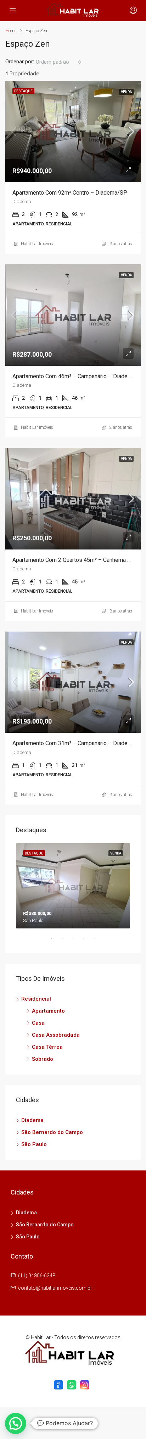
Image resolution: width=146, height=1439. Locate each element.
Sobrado (42, 1059)
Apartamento (48, 1011)
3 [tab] (76, 941)
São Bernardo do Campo (52, 1132)
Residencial (36, 999)
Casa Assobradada (56, 1035)
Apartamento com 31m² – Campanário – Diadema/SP (78, 743)
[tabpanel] (73, 886)
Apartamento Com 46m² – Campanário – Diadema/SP (78, 376)
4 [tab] (87, 941)
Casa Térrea (47, 1047)
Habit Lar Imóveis (37, 243)
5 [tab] (97, 941)
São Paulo (34, 1144)
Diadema (32, 1120)
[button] (15, 1423)
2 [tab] (65, 941)
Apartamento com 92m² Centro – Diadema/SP (69, 192)
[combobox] (59, 61)
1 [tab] (55, 941)
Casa (38, 1023)
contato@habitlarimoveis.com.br (55, 1288)
